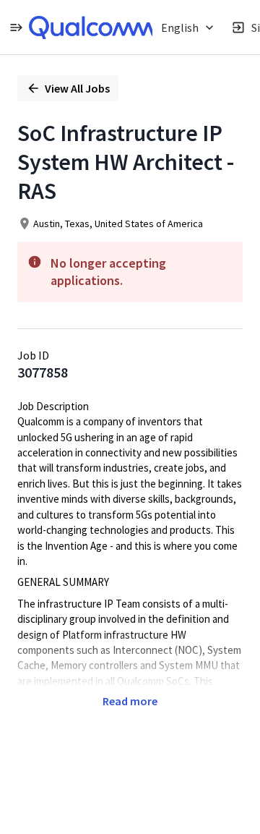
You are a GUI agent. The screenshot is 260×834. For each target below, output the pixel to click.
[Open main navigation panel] (16, 27)
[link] (92, 27)
